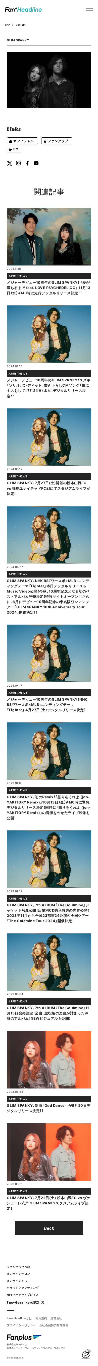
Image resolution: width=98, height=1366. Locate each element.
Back (49, 1228)
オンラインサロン (18, 1273)
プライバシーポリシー (21, 1325)
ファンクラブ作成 (18, 1267)
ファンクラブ (58, 140)
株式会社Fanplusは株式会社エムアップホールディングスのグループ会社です (36, 1346)
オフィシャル (23, 140)
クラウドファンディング (23, 1287)
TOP (7, 25)
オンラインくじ (17, 1280)
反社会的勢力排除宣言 (54, 1325)
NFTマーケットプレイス (23, 1294)
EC (15, 149)
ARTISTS (21, 25)
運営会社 (56, 1318)
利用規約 (41, 1318)
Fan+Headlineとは (19, 1318)
